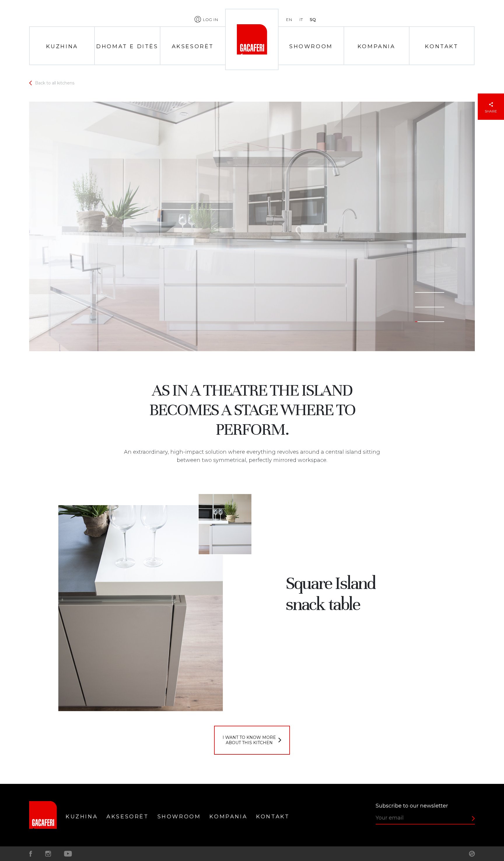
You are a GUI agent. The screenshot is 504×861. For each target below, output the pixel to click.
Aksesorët (193, 46)
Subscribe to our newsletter (412, 806)
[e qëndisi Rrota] (472, 854)
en (289, 19)
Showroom (311, 46)
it (301, 19)
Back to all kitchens (54, 83)
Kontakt (441, 46)
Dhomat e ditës (127, 46)
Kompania (377, 46)
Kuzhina (62, 46)
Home (252, 39)
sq (313, 19)
